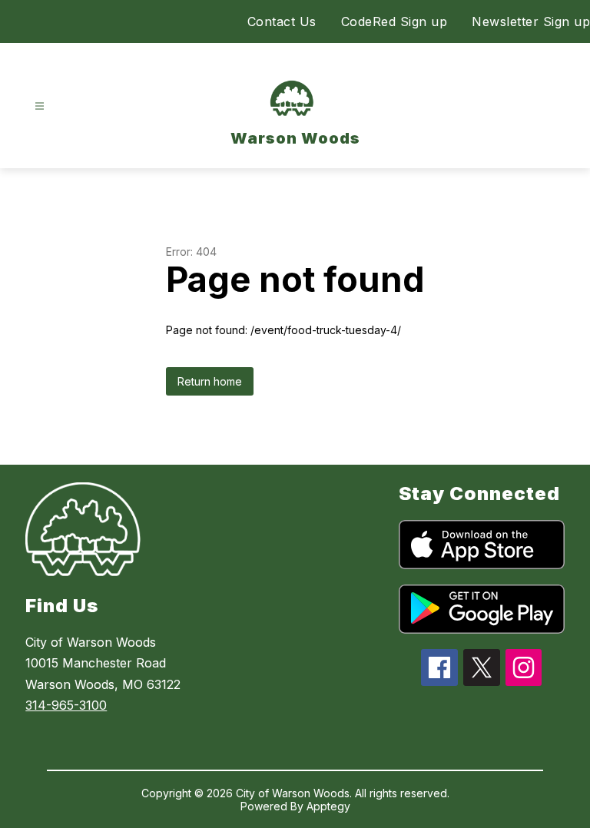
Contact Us (282, 21)
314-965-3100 (66, 705)
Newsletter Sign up (531, 21)
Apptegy (328, 806)
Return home (209, 381)
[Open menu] (39, 106)
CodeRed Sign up (394, 21)
